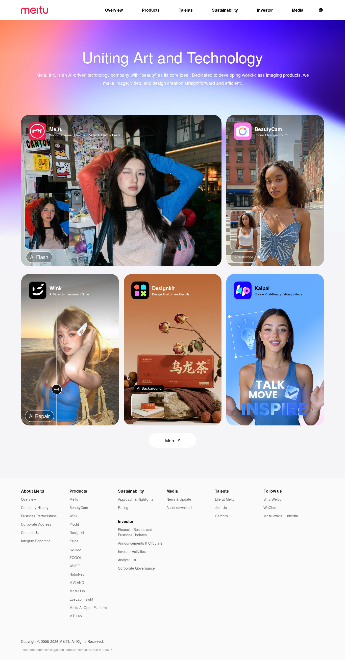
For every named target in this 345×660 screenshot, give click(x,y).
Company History (34, 507)
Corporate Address (36, 524)
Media (297, 10)
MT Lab (75, 615)
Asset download (179, 507)
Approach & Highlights (135, 499)
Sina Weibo (272, 499)
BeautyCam (78, 507)
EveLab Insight (81, 599)
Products (151, 10)
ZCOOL (75, 557)
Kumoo (75, 549)
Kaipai (74, 540)
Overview (114, 10)
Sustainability (225, 10)
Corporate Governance (136, 568)
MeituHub (77, 590)
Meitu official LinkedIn (280, 515)
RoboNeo (77, 574)
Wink (73, 515)
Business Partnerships (39, 515)
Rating (123, 507)
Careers (221, 515)
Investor (265, 10)
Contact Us (30, 532)
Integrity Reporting (36, 540)
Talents (186, 10)
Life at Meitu (225, 499)
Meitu (73, 499)
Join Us (221, 507)
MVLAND (76, 582)
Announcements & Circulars (140, 543)
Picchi (74, 524)
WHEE (74, 565)
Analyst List (127, 559)
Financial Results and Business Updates (135, 532)
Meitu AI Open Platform (88, 607)
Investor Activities (132, 551)
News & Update (178, 499)
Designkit (76, 532)
